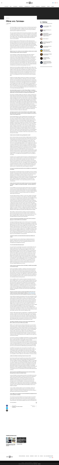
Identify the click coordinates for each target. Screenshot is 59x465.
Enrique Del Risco (9, 23)
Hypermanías (43, 6)
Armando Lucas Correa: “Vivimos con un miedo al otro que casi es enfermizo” (10, 445)
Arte (10, 6)
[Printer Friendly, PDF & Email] (36, 402)
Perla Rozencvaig (14, 402)
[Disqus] (21, 421)
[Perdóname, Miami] (21, 440)
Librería (52, 6)
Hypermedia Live (27, 6)
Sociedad (33, 6)
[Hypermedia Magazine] (29, 2)
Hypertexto (21, 6)
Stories (48, 6)
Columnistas (15, 6)
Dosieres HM (37, 6)
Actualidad (6, 6)
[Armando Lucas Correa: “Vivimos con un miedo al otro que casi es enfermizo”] (11, 440)
